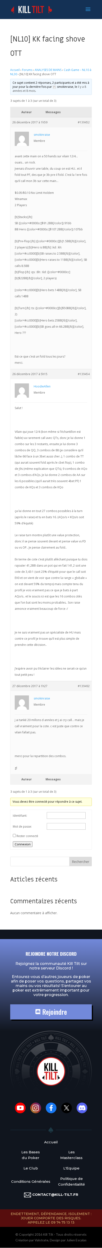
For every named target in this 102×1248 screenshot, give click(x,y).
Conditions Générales (30, 1181)
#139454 (84, 374)
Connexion (23, 844)
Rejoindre (54, 1012)
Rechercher (80, 861)
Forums (27, 70)
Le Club (30, 1168)
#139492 (84, 686)
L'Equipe (71, 1168)
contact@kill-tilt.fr (55, 1194)
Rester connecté (27, 836)
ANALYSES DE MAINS (48, 70)
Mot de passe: (22, 826)
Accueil (15, 70)
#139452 (84, 122)
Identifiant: (20, 816)
